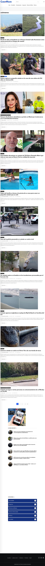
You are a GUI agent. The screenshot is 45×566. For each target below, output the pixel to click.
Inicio (9, 5)
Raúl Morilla (4, 81)
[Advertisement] (14, 481)
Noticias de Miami (30, 5)
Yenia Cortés (4, 120)
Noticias (35, 5)
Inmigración (24, 5)
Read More (3, 88)
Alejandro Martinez (5, 196)
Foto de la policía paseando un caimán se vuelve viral (17, 239)
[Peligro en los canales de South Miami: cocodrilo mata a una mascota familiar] (10, 438)
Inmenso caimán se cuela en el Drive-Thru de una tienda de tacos (21, 350)
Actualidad (13, 5)
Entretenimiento (18, 5)
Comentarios (16, 81)
